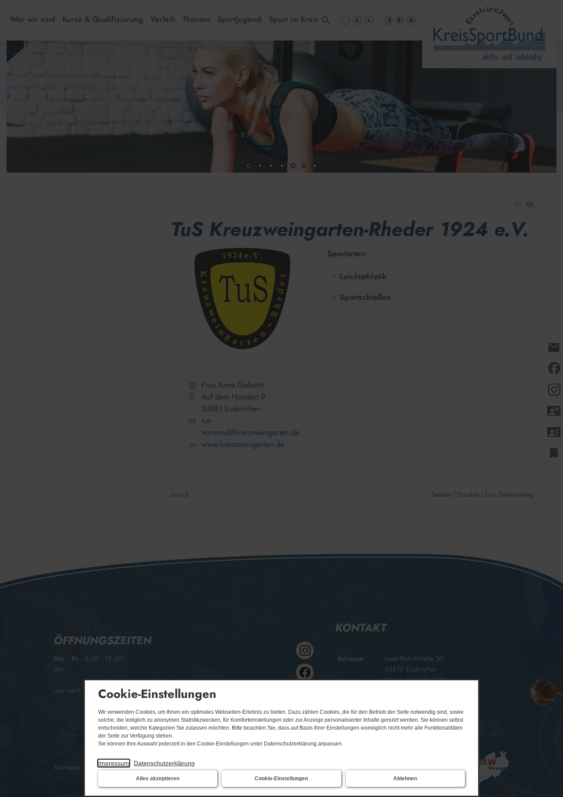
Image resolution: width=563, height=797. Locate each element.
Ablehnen (405, 778)
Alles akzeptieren (157, 778)
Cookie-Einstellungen (281, 778)
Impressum (113, 763)
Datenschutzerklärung (164, 763)
